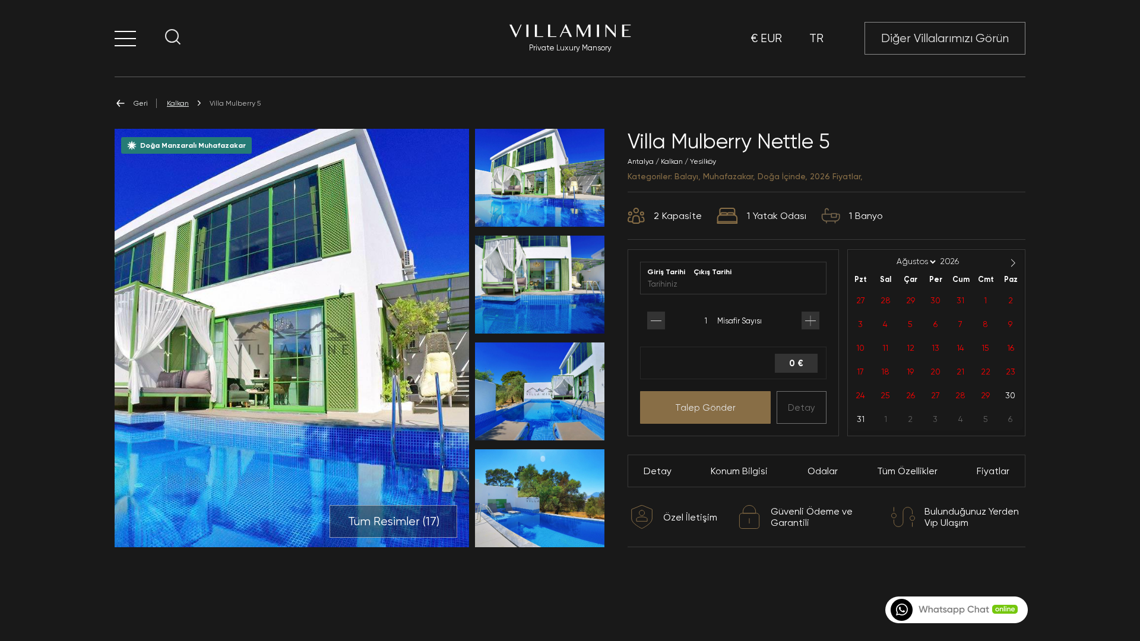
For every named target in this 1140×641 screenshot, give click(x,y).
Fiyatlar (993, 471)
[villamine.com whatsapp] (955, 609)
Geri (141, 103)
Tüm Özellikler (907, 471)
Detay (801, 407)
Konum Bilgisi (739, 471)
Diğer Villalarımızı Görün (945, 38)
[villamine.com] (125, 38)
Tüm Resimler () (393, 521)
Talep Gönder (705, 407)
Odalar (823, 471)
